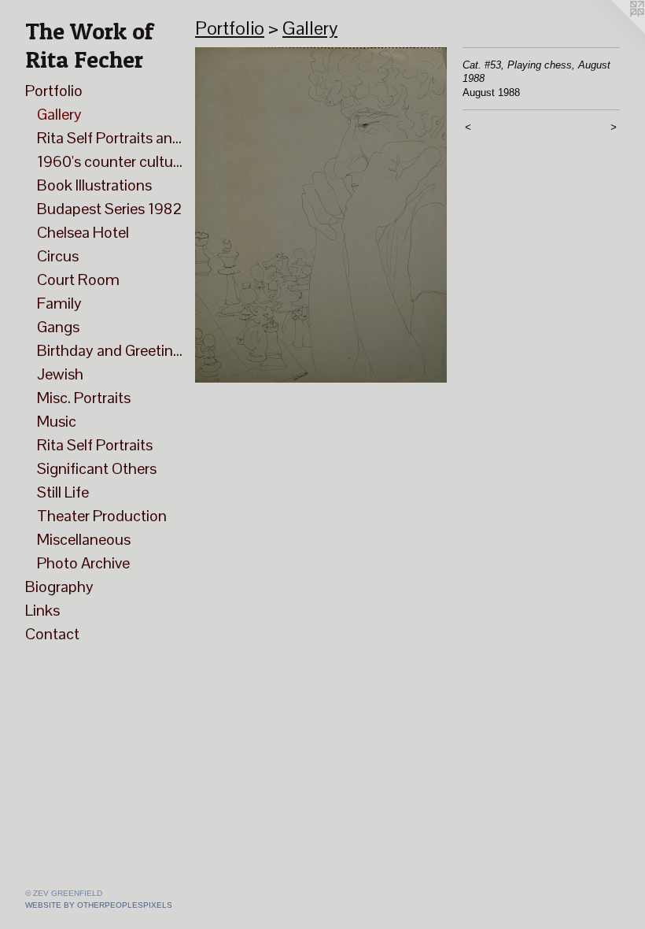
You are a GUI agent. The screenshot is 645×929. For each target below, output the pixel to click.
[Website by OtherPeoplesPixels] (613, 31)
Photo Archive (83, 563)
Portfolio (54, 90)
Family (59, 303)
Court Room (78, 279)
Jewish (60, 374)
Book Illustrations (94, 185)
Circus (58, 256)
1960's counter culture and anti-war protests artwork (109, 161)
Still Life (63, 492)
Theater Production (102, 515)
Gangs (58, 326)
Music (56, 421)
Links (42, 610)
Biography (59, 586)
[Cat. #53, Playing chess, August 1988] (321, 215)
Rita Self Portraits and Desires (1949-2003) (109, 138)
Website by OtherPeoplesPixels (98, 905)
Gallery (59, 114)
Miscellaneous (84, 539)
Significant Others (97, 468)
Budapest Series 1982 (109, 208)
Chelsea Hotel (83, 232)
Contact (52, 634)
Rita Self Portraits (95, 445)
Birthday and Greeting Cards (109, 350)
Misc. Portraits (84, 397)
